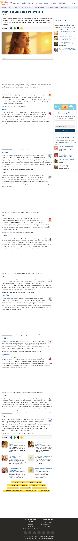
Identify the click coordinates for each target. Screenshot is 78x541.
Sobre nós (30, 524)
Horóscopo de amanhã (35, 482)
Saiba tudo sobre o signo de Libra (67, 32)
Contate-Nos (47, 522)
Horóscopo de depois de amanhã (18, 485)
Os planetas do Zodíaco (53, 7)
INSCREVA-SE (65, 130)
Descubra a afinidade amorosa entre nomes (66, 149)
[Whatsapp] (14, 28)
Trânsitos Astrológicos (67, 7)
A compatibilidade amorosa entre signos (67, 50)
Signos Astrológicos (50, 3)
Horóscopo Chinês (27, 3)
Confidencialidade (43, 536)
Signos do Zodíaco (31, 491)
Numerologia (72, 3)
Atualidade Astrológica (6, 7)
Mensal (43, 485)
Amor (40, 3)
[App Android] (53, 533)
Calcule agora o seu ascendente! (67, 167)
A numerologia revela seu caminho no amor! (67, 155)
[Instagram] (30, 533)
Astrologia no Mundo (39, 7)
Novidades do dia (45, 491)
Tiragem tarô (26, 488)
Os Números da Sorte (40, 488)
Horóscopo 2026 (14, 488)
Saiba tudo (17, 7)
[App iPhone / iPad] (48, 533)
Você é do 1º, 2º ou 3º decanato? (67, 161)
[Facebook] (11, 28)
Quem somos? (30, 526)
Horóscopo (16, 3)
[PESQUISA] (76, 7)
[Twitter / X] (18, 28)
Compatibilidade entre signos (14, 491)
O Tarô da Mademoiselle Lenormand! (67, 44)
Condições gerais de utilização (30, 528)
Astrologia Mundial (27, 7)
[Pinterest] (43, 533)
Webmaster (52, 536)
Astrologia (62, 3)
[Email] (21, 28)
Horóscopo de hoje (19, 482)
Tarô (35, 3)
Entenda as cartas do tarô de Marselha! (67, 38)
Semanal (34, 485)
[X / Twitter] (39, 533)
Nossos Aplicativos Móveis (47, 524)
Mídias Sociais (47, 526)
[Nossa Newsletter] (74, 7)
